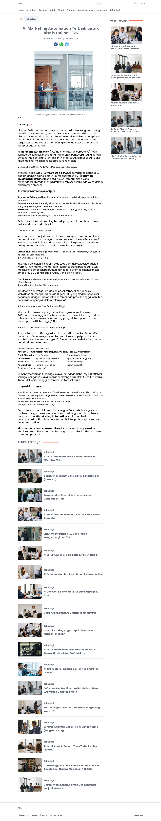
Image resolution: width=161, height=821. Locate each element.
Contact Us (47, 815)
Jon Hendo (48, 38)
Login (143, 4)
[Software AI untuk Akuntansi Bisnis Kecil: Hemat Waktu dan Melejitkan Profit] (30, 688)
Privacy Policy (24, 815)
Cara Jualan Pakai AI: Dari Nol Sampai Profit (70, 612)
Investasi (31, 10)
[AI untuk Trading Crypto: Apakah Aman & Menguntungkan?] (30, 630)
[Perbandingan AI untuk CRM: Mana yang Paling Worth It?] (30, 707)
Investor (35, 815)
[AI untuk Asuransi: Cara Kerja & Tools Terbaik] (30, 553)
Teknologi (115, 10)
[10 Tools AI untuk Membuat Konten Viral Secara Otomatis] (30, 514)
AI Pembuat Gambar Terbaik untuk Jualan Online (73, 574)
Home (21, 10)
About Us (58, 815)
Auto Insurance (86, 10)
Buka (30, 124)
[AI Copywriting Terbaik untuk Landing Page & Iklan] (30, 591)
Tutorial (43, 10)
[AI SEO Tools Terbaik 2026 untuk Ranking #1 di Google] (30, 669)
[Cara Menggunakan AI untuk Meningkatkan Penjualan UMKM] (30, 784)
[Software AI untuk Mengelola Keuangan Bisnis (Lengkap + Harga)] (30, 727)
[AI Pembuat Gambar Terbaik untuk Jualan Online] (30, 572)
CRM (52, 10)
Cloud (61, 10)
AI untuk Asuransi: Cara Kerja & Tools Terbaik (70, 554)
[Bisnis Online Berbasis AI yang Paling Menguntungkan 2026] (30, 534)
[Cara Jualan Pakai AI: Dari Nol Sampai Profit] (30, 611)
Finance (71, 10)
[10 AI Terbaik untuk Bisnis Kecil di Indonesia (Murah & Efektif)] (30, 456)
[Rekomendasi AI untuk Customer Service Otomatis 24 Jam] (30, 495)
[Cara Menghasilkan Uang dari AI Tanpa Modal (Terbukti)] (30, 476)
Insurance (102, 10)
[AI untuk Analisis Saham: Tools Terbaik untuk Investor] (30, 746)
